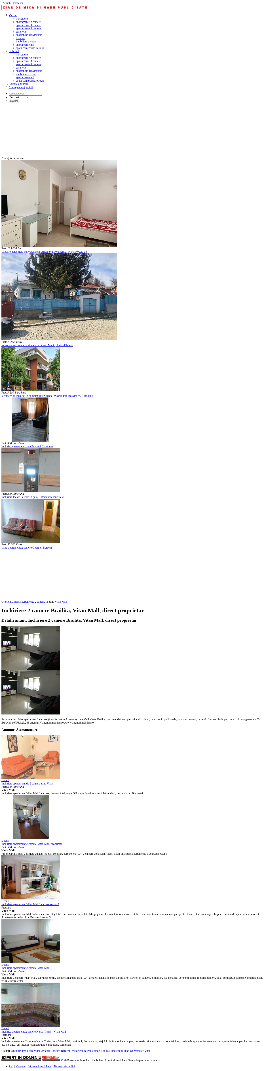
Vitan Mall (61, 601)
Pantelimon (93, 1050)
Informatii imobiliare (39, 1066)
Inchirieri (14, 51)
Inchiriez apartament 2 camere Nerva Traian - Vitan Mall (33, 1031)
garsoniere (22, 18)
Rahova (105, 1050)
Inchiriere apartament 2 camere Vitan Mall (25, 967)
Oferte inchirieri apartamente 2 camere (23, 601)
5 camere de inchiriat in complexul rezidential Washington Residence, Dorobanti (47, 395)
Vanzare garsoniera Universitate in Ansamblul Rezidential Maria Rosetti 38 (44, 251)
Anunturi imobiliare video (26, 1050)
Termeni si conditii (64, 1066)
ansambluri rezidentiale (29, 34)
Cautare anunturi (18, 83)
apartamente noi (25, 44)
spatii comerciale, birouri (30, 48)
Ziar (11, 1066)
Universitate (137, 1050)
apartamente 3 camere (28, 25)
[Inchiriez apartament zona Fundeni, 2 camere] (30, 440)
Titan (126, 1050)
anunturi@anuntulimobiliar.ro (47, 722)
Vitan (147, 1050)
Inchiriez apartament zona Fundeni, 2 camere (27, 446)
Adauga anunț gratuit (21, 87)
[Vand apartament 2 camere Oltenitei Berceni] (30, 541)
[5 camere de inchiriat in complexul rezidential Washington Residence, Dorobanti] (30, 390)
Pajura (82, 1050)
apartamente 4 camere (28, 28)
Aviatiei (45, 1050)
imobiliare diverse (26, 41)
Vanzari (13, 15)
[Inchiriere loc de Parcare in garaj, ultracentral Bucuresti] (30, 491)
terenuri (20, 38)
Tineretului (116, 1050)
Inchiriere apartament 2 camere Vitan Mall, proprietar (31, 843)
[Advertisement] (110, 131)
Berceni (65, 1050)
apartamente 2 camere (28, 21)
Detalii (5, 780)
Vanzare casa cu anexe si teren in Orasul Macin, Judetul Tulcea (37, 345)
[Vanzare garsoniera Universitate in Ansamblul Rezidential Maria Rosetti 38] (59, 245)
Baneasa (55, 1050)
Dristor (75, 1050)
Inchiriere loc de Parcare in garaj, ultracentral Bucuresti (32, 497)
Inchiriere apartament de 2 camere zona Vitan (27, 783)
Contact (20, 1066)
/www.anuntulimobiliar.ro (79, 722)
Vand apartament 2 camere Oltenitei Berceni (26, 547)
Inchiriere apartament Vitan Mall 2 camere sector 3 (30, 904)
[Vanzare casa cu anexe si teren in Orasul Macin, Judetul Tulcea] (59, 339)
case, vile (21, 31)
